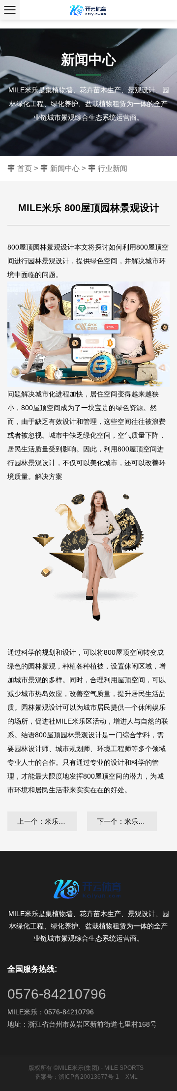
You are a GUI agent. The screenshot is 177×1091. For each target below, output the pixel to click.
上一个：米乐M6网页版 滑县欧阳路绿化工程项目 (47, 821)
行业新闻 (112, 168)
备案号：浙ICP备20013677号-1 (77, 1076)
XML (131, 1076)
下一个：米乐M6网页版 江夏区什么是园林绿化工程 (127, 821)
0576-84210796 (56, 994)
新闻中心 (65, 168)
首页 (24, 168)
